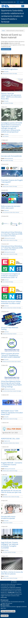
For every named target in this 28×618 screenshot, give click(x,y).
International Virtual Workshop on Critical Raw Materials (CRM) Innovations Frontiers (11, 234)
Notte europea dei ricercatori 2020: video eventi (10, 207)
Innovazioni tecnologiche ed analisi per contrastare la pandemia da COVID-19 (10, 276)
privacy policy (4, 597)
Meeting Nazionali (9, 158)
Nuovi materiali (9, 73)
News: (2, 71)
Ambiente (4, 240)
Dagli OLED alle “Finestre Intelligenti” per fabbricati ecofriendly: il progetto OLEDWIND (9, 545)
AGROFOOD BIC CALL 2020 (10, 438)
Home (3, 30)
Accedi (21, 2)
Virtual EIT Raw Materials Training (9, 328)
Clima (3, 212)
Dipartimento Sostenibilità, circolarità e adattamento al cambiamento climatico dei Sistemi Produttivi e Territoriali (12, 16)
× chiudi (14, 582)
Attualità (6, 71)
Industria (4, 73)
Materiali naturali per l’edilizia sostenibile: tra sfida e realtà (11, 302)
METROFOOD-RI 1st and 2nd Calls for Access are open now (11, 491)
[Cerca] (22, 6)
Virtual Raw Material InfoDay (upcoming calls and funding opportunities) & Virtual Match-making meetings (11, 384)
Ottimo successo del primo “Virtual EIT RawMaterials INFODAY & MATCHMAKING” (11, 355)
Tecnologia (15, 73)
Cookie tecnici (5, 600)
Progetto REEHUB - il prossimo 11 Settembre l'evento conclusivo (11, 464)
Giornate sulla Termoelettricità (11, 156)
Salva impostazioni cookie (8, 611)
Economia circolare (9, 212)
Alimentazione (5, 443)
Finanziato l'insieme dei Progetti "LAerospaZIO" (12, 181)
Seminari (7, 280)
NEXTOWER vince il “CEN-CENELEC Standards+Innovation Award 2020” (12, 413)
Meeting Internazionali (10, 238)
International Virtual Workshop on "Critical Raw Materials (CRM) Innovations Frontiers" (12, 248)
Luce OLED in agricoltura (9, 69)
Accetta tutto (4, 615)
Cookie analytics (6, 605)
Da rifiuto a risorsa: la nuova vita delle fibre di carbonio (12, 573)
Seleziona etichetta (6, 49)
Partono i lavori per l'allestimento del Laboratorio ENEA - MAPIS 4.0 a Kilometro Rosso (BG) (11, 96)
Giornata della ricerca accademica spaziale (8, 517)
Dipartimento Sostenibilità (7, 2)
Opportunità (7, 441)
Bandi (5, 494)
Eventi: (2, 158)
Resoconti (6, 210)
